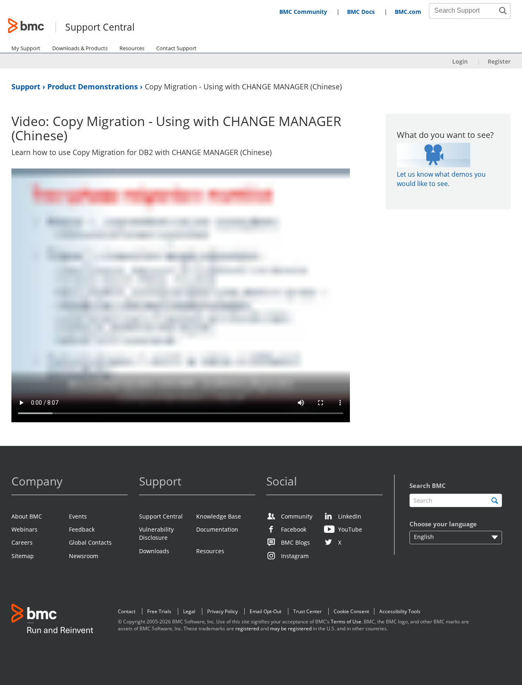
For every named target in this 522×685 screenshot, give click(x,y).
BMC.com (408, 12)
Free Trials (159, 611)
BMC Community (303, 12)
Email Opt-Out (265, 611)
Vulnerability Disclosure (156, 533)
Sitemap (22, 556)
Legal (189, 611)
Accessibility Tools (399, 611)
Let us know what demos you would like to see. (441, 179)
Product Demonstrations (93, 86)
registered (247, 628)
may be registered (291, 628)
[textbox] (455, 500)
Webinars (24, 529)
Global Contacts (90, 542)
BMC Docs (361, 12)
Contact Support (176, 48)
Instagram (295, 556)
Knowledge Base (218, 516)
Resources (131, 48)
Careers (22, 542)
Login (460, 61)
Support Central (100, 27)
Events (78, 516)
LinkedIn (349, 516)
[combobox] (465, 10)
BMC (52, 620)
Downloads (154, 551)
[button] (503, 10)
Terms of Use (346, 621)
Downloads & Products (80, 48)
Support (26, 86)
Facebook (293, 529)
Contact (126, 611)
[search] (495, 500)
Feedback (82, 529)
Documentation (217, 529)
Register (499, 61)
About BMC (26, 516)
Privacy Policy (222, 611)
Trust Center (307, 611)
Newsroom (83, 556)
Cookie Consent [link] (351, 611)
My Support (25, 48)
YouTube (350, 529)
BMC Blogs (295, 542)
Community (296, 516)
